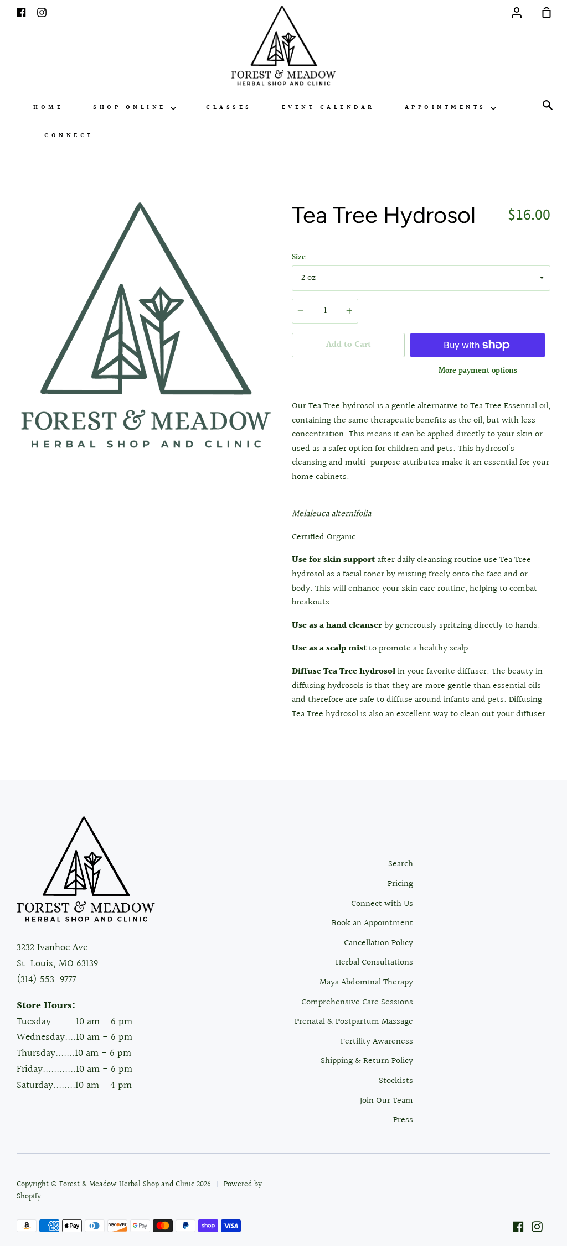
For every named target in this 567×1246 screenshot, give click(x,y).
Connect (69, 135)
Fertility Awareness (377, 1042)
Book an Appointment (372, 923)
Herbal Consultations (374, 962)
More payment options (478, 371)
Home (48, 107)
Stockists (396, 1081)
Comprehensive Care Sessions (357, 1002)
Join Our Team (386, 1101)
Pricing (400, 884)
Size (299, 258)
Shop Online (132, 107)
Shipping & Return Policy (367, 1061)
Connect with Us (382, 904)
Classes (229, 107)
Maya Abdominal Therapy (366, 982)
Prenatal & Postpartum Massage (354, 1022)
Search (400, 864)
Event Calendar (328, 107)
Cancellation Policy (378, 943)
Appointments (448, 107)
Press (403, 1120)
